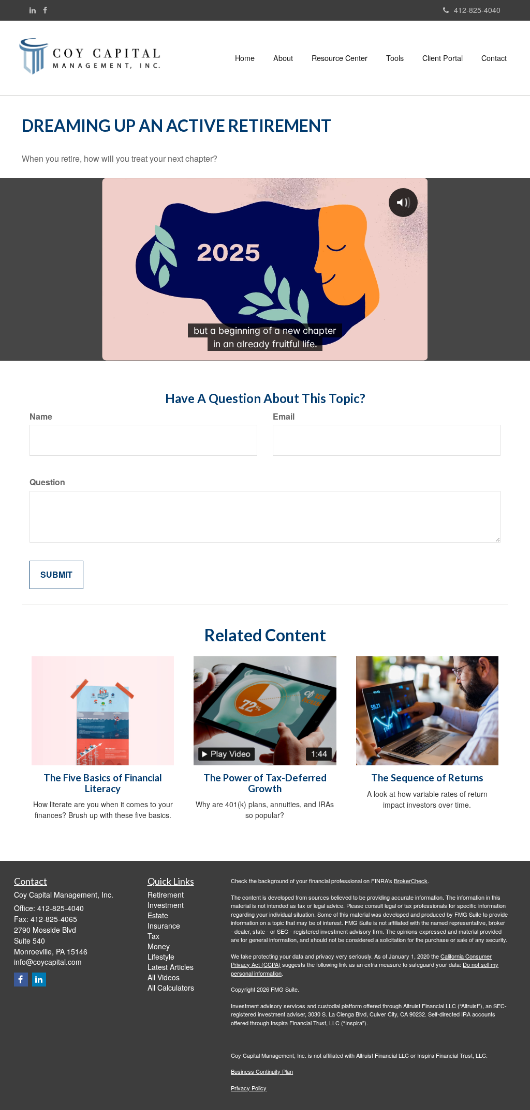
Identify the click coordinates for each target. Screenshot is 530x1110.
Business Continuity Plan (262, 1071)
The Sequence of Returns (427, 777)
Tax (153, 936)
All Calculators (171, 987)
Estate (158, 915)
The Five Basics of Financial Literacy (102, 783)
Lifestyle (161, 956)
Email (284, 416)
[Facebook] (45, 10)
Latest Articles (171, 967)
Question (47, 482)
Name (41, 416)
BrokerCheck (411, 880)
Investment (166, 905)
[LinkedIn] (33, 10)
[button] (283, 58)
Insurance (164, 925)
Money (159, 946)
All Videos (164, 977)
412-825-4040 (477, 10)
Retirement (166, 894)
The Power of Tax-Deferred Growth (265, 783)
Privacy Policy (249, 1088)
